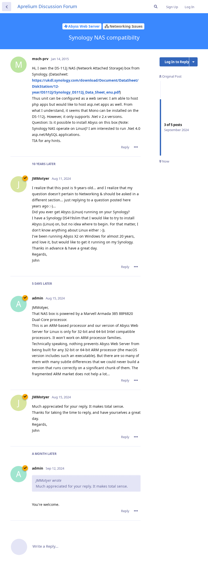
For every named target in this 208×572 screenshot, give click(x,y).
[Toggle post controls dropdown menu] (136, 147)
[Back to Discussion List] (6, 6)
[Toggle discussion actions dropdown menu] (193, 61)
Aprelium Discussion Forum (47, 6)
